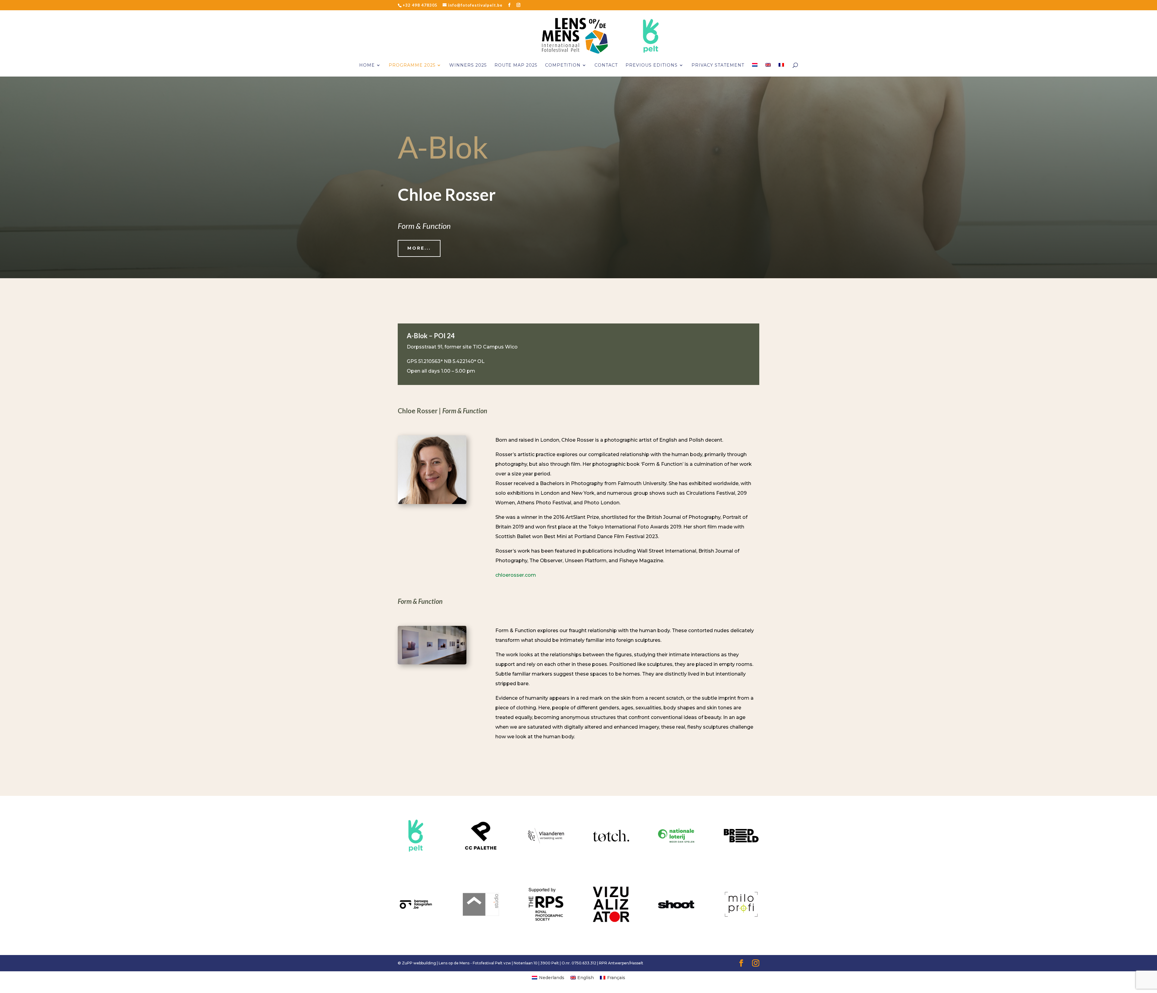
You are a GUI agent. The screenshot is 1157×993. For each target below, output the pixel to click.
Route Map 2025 (515, 65)
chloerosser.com (515, 575)
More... (419, 248)
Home (367, 65)
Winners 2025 (468, 65)
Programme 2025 (412, 65)
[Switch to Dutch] (754, 70)
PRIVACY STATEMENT (717, 65)
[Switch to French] (781, 70)
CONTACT (606, 65)
